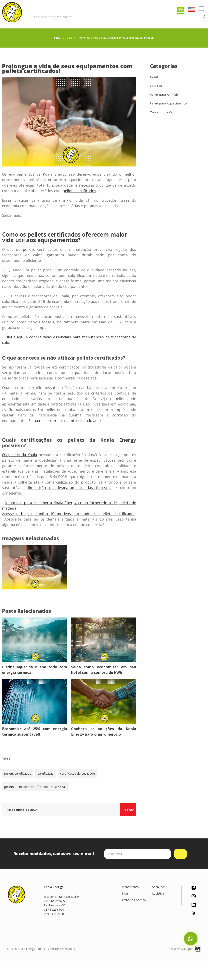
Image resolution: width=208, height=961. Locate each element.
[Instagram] (194, 897)
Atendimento (130, 887)
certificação (46, 773)
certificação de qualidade (77, 773)
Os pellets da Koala (19, 454)
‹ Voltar (128, 810)
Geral (154, 77)
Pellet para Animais (164, 94)
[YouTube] (194, 914)
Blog (69, 38)
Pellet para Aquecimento (168, 103)
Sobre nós (159, 887)
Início (57, 38)
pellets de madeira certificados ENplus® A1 (34, 787)
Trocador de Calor (163, 112)
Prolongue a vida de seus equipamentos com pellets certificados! (116, 38)
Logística (158, 893)
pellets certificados (79, 190)
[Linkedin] (194, 906)
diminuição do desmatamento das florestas (69, 487)
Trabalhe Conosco (134, 900)
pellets (29, 249)
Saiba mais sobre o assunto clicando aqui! (65, 420)
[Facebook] (194, 888)
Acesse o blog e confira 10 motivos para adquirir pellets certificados (68, 513)
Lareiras (156, 86)
